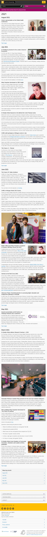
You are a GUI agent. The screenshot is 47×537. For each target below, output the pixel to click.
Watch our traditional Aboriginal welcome (34, 534)
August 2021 (4, 472)
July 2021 (4, 475)
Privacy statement (6, 524)
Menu (26, 6)
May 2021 (4, 480)
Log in (3, 6)
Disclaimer (4, 522)
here (22, 79)
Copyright (4, 519)
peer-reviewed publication (7, 290)
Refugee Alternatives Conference (17, 136)
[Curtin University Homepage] (8, 2)
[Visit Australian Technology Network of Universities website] (13, 531)
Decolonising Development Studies (11, 61)
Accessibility (4, 527)
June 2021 (4, 478)
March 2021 (4, 483)
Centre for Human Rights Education (13, 10)
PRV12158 (7, 515)
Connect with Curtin (6, 505)
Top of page (4, 43)
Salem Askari (33, 135)
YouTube (20, 188)
